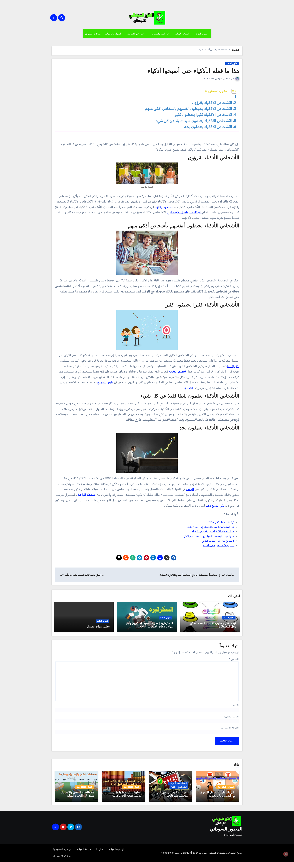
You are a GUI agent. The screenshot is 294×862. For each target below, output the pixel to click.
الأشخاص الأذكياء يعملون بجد (208, 126)
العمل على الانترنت (178, 783)
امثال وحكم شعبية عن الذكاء (218, 545)
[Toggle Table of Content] (232, 91)
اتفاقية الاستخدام (62, 856)
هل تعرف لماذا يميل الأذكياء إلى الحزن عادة (210, 526)
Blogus (187, 852)
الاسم (236, 705)
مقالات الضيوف (93, 33)
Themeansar (166, 852)
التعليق (234, 659)
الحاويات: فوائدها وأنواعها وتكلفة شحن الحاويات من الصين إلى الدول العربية (126, 796)
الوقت (190, 489)
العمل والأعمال (113, 33)
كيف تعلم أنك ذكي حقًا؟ (221, 522)
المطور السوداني (222, 78)
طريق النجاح (105, 382)
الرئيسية (235, 49)
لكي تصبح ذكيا (215, 505)
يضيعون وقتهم (164, 207)
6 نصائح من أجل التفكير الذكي (218, 540)
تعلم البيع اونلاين (179, 787)
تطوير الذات (201, 33)
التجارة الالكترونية (226, 787)
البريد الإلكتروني (230, 716)
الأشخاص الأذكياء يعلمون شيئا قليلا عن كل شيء (193, 121)
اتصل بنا (100, 849)
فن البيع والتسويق (160, 33)
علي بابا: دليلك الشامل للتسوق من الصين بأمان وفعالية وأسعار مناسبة (218, 796)
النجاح (189, 388)
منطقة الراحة (87, 495)
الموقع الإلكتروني (230, 727)
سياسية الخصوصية (62, 849)
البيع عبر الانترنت (135, 33)
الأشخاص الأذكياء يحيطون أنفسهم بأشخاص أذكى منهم (188, 108)
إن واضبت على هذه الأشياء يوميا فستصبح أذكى (209, 536)
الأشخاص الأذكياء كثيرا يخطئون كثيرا (203, 114)
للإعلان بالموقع (116, 849)
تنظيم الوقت (177, 371)
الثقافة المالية (182, 33)
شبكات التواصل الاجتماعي (184, 212)
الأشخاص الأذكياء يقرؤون (212, 102)
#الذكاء (207, 78)
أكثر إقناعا (233, 366)
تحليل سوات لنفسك (98, 626)
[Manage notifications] (285, 854)
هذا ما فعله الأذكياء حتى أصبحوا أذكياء (193, 71)
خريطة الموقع (84, 849)
